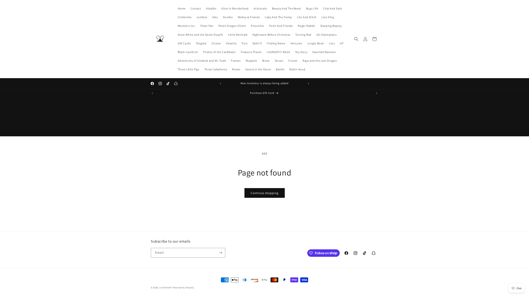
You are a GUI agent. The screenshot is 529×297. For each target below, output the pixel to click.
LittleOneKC (165, 287)
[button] (356, 39)
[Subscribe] (220, 253)
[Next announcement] (308, 83)
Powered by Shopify (183, 287)
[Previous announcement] (220, 83)
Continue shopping (265, 193)
